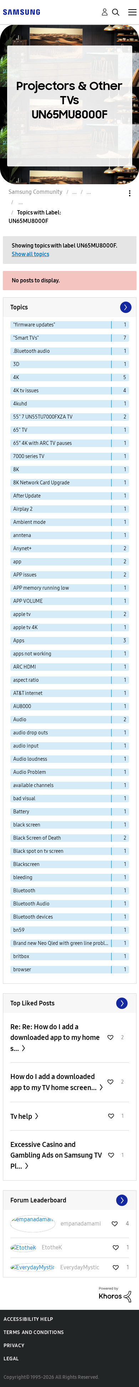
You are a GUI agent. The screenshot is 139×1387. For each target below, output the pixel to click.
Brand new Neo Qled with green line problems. (62, 943)
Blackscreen (26, 864)
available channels (33, 785)
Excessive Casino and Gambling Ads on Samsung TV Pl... (56, 1155)
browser (22, 970)
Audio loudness (30, 759)
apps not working (32, 654)
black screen (26, 825)
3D (16, 364)
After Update (27, 496)
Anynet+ (22, 549)
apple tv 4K (25, 628)
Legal (11, 1359)
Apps (18, 641)
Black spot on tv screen (38, 851)
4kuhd (20, 404)
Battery (21, 812)
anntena (22, 535)
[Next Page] (125, 307)
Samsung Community (35, 191)
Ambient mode (29, 522)
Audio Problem (29, 772)
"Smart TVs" (26, 338)
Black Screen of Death (37, 838)
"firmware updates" (34, 325)
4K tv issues (25, 391)
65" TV (20, 430)
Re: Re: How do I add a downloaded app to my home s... (55, 1037)
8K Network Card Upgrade (41, 483)
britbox (21, 956)
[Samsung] (21, 11)
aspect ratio (26, 680)
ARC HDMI (24, 667)
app (17, 562)
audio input (25, 746)
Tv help (22, 1116)
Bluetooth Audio (31, 904)
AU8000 (22, 706)
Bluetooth (24, 891)
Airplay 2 (22, 509)
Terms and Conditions (34, 1332)
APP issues (24, 575)
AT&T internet (27, 693)
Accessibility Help (28, 1319)
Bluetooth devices (33, 917)
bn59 (19, 930)
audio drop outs (30, 733)
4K (16, 377)
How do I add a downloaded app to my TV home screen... (54, 1082)
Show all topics (30, 254)
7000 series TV (29, 456)
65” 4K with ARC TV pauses (42, 443)
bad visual (24, 799)
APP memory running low (41, 588)
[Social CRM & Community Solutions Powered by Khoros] (115, 1294)
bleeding (22, 878)
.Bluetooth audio (31, 351)
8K (16, 470)
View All (69, 1003)
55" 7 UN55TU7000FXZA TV (43, 417)
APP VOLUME (28, 601)
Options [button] (117, 193)
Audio (19, 720)
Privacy (14, 1346)
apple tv (22, 614)
